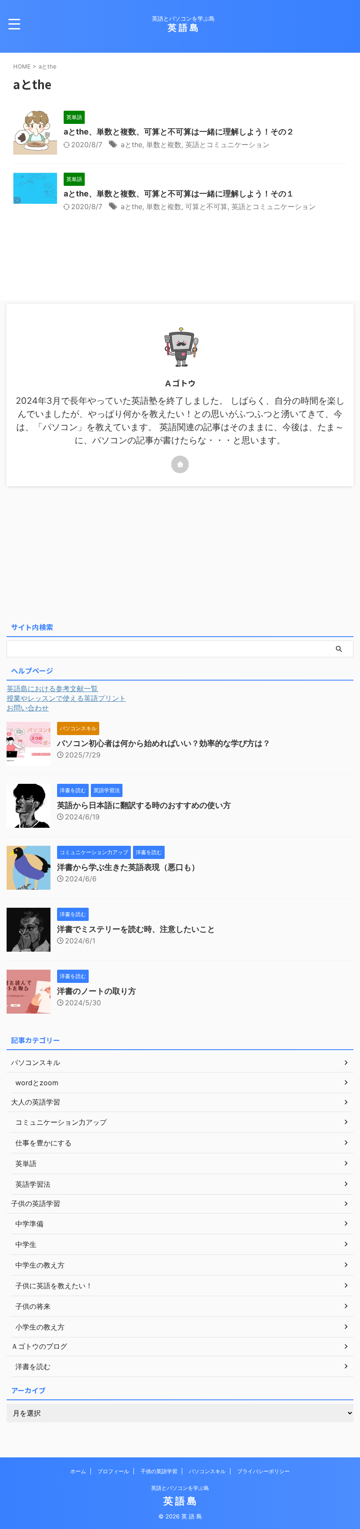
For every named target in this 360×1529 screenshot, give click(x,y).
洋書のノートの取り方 (96, 991)
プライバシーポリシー (263, 1471)
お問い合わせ (28, 707)
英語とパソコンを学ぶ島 (180, 1488)
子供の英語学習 (158, 1471)
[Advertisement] (180, 552)
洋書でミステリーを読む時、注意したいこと (136, 929)
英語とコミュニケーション (227, 144)
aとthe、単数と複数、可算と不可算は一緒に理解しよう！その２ (179, 131)
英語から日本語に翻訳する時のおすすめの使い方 (144, 805)
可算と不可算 (206, 206)
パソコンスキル (207, 1471)
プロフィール (113, 1471)
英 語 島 (183, 27)
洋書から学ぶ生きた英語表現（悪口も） (128, 867)
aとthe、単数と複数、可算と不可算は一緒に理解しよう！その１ (179, 193)
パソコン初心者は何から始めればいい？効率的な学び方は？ (163, 743)
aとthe (131, 144)
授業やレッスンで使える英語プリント (66, 698)
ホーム (78, 1471)
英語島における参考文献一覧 (52, 688)
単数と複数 (163, 144)
